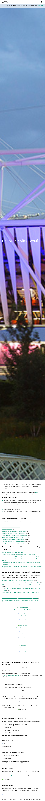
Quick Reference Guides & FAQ (22, 640)
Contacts (18, 5)
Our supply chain (9, 5)
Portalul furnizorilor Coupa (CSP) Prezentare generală (13, 541)
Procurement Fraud (24, 5)
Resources (22, 647)
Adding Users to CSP (22, 615)
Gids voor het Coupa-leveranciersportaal (11, 527)
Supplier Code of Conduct (32, 5)
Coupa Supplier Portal (7, 525)
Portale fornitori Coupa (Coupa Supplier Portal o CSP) (13, 537)
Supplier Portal (40, 5)
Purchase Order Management (22, 627)
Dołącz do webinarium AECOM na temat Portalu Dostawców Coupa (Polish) (18, 554)
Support (22, 653)
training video (33, 765)
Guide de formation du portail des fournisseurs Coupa (14, 531)
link (11, 775)
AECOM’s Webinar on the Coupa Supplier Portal (12, 552)
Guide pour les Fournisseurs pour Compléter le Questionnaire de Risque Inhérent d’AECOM (21, 584)
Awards (14, 5)
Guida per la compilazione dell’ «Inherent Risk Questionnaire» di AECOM (17, 596)
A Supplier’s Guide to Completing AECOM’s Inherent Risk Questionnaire (17, 580)
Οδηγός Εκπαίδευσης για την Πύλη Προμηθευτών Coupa (14, 535)
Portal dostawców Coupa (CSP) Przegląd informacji (13, 539)
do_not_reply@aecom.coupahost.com (10, 675)
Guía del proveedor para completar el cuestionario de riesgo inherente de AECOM (20, 603)
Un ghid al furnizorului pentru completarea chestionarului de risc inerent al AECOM (20, 600)
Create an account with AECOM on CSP (22, 609)
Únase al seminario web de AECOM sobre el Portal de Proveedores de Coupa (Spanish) (21, 556)
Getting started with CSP (22, 622)
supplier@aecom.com (14, 679)
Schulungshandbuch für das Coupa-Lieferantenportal (13, 533)
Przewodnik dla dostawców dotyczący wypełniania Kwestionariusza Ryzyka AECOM (20, 598)
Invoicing (22, 633)
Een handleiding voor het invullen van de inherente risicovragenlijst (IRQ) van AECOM (20, 582)
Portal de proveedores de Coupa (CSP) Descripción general (15, 543)
